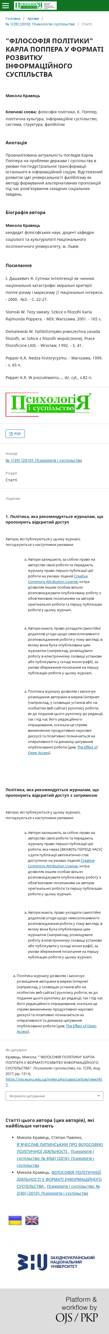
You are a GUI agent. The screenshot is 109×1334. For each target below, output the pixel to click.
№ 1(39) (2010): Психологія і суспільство (40, 24)
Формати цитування (27, 1095)
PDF (17, 433)
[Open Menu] (5, 5)
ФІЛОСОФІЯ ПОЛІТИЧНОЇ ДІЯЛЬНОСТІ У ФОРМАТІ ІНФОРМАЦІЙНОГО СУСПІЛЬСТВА (59, 1179)
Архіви (33, 18)
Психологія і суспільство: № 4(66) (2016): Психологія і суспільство (55, 1158)
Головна (13, 18)
